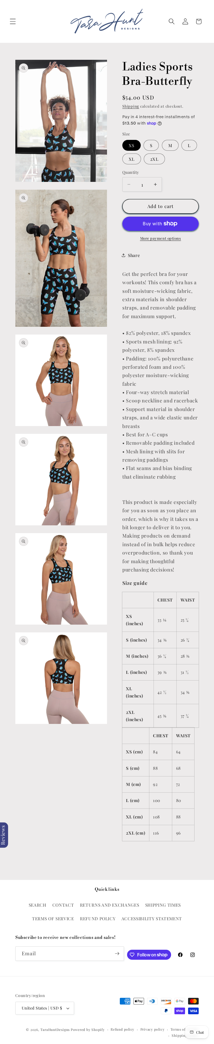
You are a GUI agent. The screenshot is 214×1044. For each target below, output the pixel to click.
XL (132, 159)
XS (131, 145)
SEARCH (38, 905)
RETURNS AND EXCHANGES (109, 905)
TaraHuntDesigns (55, 1029)
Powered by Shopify (88, 1029)
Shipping (130, 106)
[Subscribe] (117, 953)
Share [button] (134, 255)
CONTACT (63, 905)
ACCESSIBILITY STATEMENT (151, 918)
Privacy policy (152, 1029)
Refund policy (122, 1029)
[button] (13, 21)
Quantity (130, 172)
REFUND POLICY (98, 918)
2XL (154, 159)
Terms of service (185, 1029)
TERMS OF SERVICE (53, 918)
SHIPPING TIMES (163, 905)
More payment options (160, 238)
